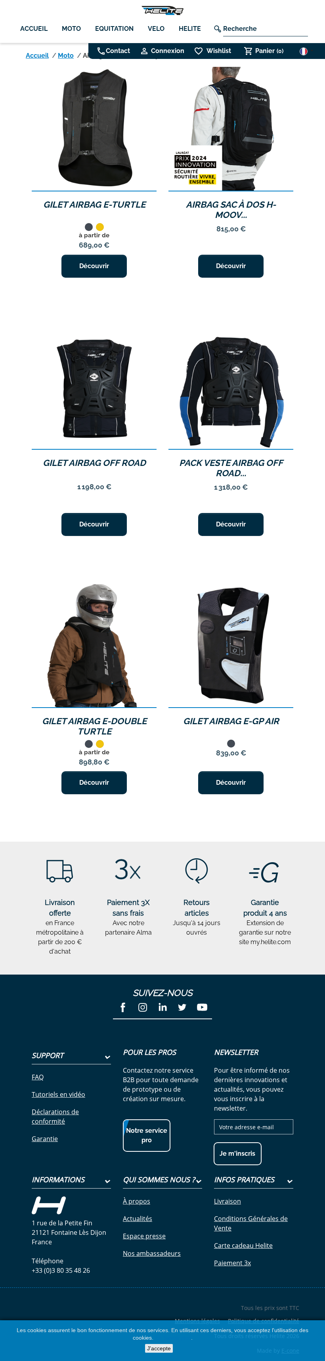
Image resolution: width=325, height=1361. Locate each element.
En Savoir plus (173, 1337)
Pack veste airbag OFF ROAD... (231, 468)
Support (47, 1055)
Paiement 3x (232, 1263)
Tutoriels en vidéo (58, 1094)
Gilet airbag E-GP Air (231, 721)
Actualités (137, 1218)
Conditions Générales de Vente (251, 1223)
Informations (58, 1179)
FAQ (38, 1077)
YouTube (202, 1007)
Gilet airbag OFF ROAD (94, 463)
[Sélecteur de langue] (306, 51)
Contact (118, 51)
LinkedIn (162, 1007)
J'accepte (159, 1348)
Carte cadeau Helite (243, 1245)
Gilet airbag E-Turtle (94, 204)
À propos (136, 1201)
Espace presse (144, 1236)
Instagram (143, 1007)
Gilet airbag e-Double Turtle (94, 726)
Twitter (182, 1007)
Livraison (227, 1201)
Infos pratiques (244, 1179)
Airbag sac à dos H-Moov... (231, 209)
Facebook (123, 1007)
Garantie (45, 1138)
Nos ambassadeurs (152, 1253)
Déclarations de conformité (55, 1116)
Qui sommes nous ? (159, 1179)
